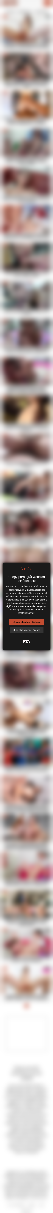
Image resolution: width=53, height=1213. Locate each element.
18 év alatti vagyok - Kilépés (26, 630)
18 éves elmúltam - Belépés (26, 622)
